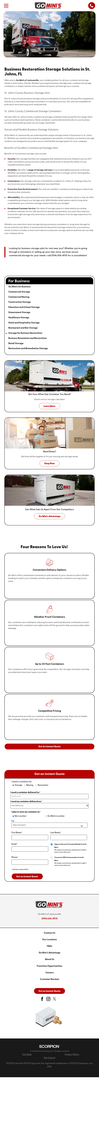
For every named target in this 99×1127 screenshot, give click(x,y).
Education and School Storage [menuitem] (24, 307)
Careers (49, 973)
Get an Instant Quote (27, 877)
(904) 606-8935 (49, 919)
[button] (6, 5)
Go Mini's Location (55, 816)
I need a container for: (21, 782)
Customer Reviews (49, 979)
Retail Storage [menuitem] (15, 343)
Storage (18, 785)
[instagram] (48, 1000)
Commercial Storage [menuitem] (19, 292)
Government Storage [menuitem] (19, 312)
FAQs (49, 946)
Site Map (27, 1054)
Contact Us (49, 933)
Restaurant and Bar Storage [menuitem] (23, 328)
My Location (20, 816)
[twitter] (54, 1000)
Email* (14, 844)
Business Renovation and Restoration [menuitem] (27, 338)
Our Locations (49, 940)
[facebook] (42, 1000)
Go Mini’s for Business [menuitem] (19, 287)
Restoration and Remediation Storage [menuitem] (28, 348)
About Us (49, 959)
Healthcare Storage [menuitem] (18, 318)
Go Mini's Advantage (49, 953)
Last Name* (55, 833)
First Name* (16, 833)
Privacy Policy (72, 1054)
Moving (29, 785)
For (12, 821)
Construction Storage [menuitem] (19, 302)
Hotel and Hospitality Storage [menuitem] (24, 323)
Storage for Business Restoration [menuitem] (25, 333)
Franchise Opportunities (49, 966)
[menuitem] (49, 933)
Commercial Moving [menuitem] (18, 297)
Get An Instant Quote (49, 747)
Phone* (14, 857)
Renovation (43, 785)
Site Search (49, 1058)
